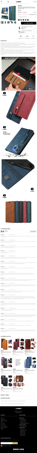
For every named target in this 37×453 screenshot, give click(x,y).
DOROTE (14, 387)
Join (15, 443)
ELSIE (2, 387)
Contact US (3, 419)
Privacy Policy (3, 424)
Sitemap (2, 428)
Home (2, 3)
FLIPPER (26, 369)
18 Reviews (25, 12)
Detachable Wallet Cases (24, 423)
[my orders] (34, 1)
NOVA (2, 369)
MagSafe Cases (22, 432)
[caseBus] (18, 1)
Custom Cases (22, 435)
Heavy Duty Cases (23, 426)
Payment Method (4, 427)
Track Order (3, 423)
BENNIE (14, 350)
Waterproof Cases (23, 430)
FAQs (2, 422)
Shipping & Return (4, 420)
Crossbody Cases (23, 420)
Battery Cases (22, 431)
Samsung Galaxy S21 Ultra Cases (9, 3)
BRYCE (2, 350)
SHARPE (14, 369)
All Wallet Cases (23, 419)
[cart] (35, 1)
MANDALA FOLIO (28, 350)
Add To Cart (29, 23)
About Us (2, 418)
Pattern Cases (22, 434)
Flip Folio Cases (23, 422)
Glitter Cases (22, 428)
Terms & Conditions (4, 426)
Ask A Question (33, 231)
